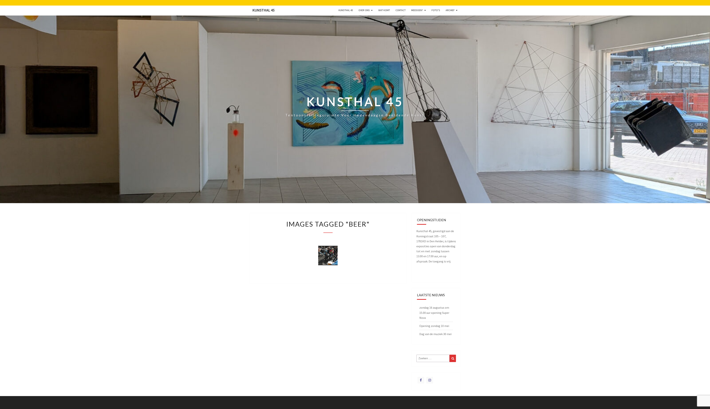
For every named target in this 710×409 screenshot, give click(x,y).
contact (400, 10)
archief (450, 10)
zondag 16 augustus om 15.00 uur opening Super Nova (434, 312)
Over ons (364, 10)
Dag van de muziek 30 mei (435, 334)
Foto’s (436, 10)
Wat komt (384, 10)
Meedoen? (417, 10)
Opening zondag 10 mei (434, 326)
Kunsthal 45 (263, 10)
